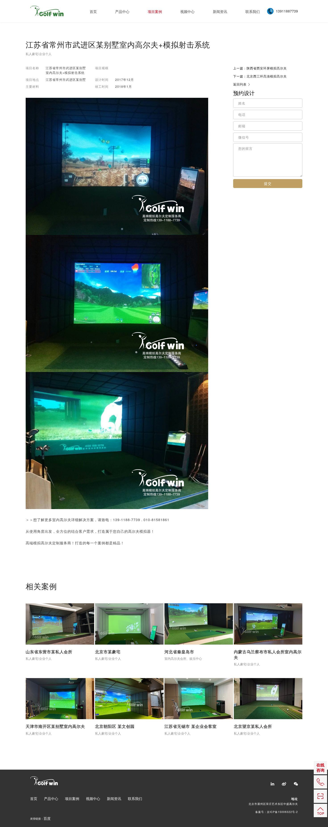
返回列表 (240, 84)
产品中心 (122, 11)
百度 (47, 818)
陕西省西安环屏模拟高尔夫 (260, 68)
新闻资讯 (220, 11)
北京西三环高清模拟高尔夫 (260, 76)
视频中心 (187, 11)
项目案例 (155, 11)
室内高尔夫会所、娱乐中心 (183, 659)
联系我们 (252, 11)
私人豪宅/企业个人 (39, 54)
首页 (93, 11)
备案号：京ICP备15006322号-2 (276, 812)
